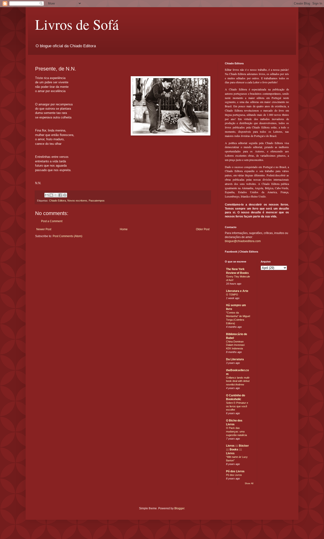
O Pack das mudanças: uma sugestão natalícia (236, 431)
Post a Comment (51, 221)
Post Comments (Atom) (67, 236)
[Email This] (46, 195)
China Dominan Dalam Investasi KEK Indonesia (235, 345)
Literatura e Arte (237, 291)
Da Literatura (235, 359)
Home (124, 229)
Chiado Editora (57, 200)
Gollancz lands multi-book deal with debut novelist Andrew (238, 381)
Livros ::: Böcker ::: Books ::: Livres (237, 449)
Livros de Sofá (77, 24)
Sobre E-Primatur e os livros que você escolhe (237, 406)
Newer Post (43, 229)
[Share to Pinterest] (64, 195)
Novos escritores (77, 200)
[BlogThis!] (51, 195)
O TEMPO (232, 294)
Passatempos (97, 200)
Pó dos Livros (235, 471)
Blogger (179, 508)
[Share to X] (55, 195)
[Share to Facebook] (60, 195)
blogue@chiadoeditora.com (243, 241)
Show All (249, 483)
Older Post (202, 229)
